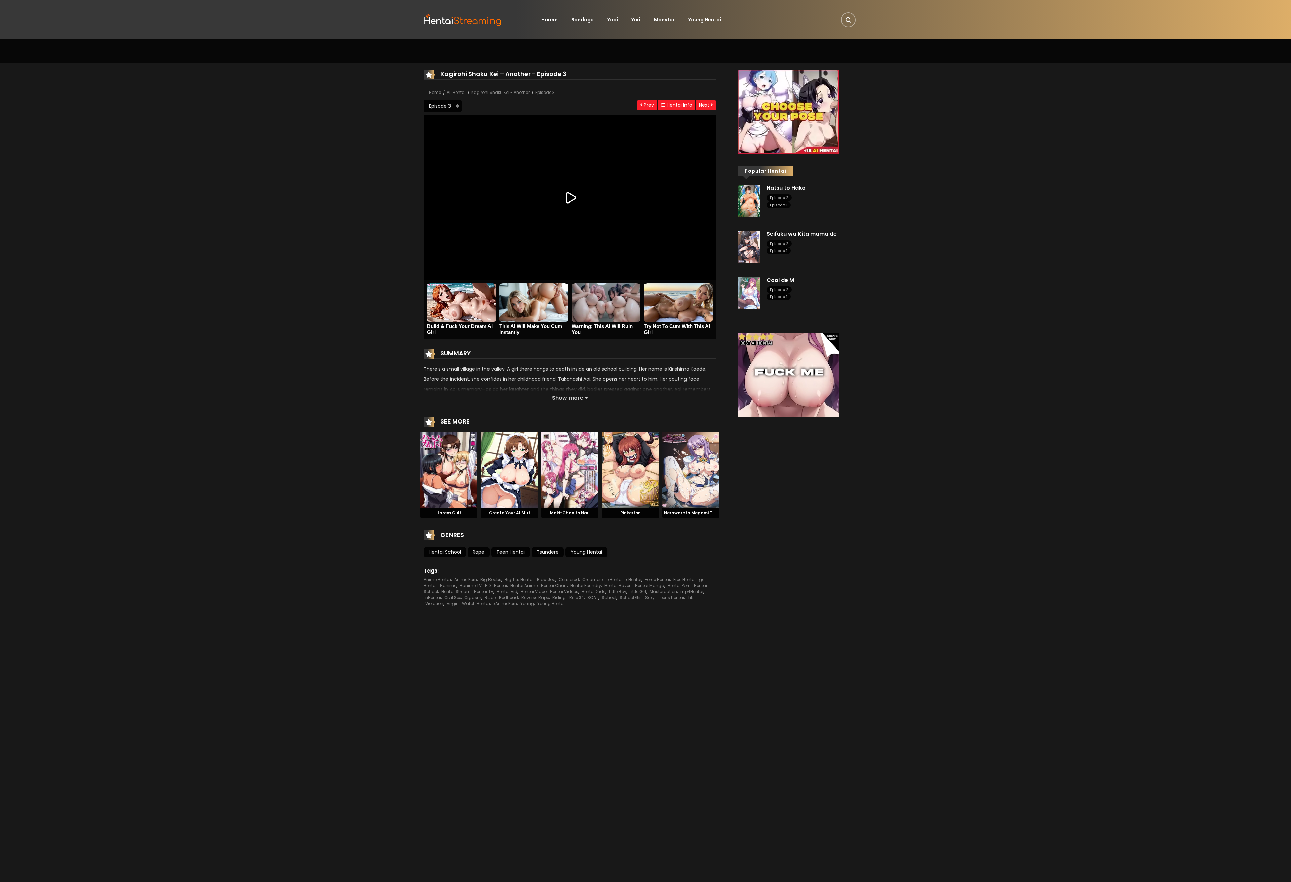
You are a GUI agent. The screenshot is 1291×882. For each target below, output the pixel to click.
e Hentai (614, 579)
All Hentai (456, 92)
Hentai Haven (618, 585)
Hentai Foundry (585, 585)
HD (488, 585)
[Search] (848, 19)
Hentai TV (483, 591)
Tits (691, 597)
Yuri (635, 19)
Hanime (448, 585)
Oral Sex (452, 597)
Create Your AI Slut (509, 513)
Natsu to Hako (786, 188)
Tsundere (548, 552)
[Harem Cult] (448, 469)
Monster (664, 19)
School (609, 597)
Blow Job (546, 579)
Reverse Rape (535, 597)
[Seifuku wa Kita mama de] (749, 246)
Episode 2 (779, 197)
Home (435, 92)
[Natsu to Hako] (749, 200)
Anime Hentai (437, 579)
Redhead (508, 597)
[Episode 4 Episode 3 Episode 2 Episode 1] (443, 106)
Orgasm (472, 597)
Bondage (582, 19)
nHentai (433, 597)
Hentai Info (678, 105)
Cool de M (780, 280)
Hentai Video (534, 591)
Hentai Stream (456, 591)
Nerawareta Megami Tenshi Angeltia (704, 513)
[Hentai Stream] (463, 19)
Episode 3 (545, 92)
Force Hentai (657, 579)
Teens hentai (671, 597)
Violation (434, 604)
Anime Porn (465, 579)
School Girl (631, 597)
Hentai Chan (554, 585)
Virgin (453, 604)
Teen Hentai (510, 552)
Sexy (650, 597)
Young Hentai (704, 19)
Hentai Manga (649, 585)
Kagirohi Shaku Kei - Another (500, 92)
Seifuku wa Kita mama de (802, 234)
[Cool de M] (749, 292)
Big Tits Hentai (519, 579)
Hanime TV (471, 585)
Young (527, 604)
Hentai (500, 585)
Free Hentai (684, 579)
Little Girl (638, 591)
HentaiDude (593, 591)
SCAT (592, 597)
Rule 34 (576, 597)
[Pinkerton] (630, 469)
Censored (569, 579)
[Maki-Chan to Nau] (569, 469)
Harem (549, 19)
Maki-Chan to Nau (570, 513)
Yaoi (612, 19)
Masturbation (663, 591)
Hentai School (445, 552)
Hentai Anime (524, 585)
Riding (559, 597)
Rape (478, 552)
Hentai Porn (679, 585)
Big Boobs (490, 579)
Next (705, 105)
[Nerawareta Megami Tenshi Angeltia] (690, 469)
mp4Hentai (691, 591)
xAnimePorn (505, 604)
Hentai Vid (507, 591)
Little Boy (617, 591)
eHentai (633, 579)
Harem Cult (448, 513)
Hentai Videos (564, 591)
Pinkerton (630, 513)
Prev (648, 105)
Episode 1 (778, 205)
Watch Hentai (476, 604)
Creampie (592, 579)
